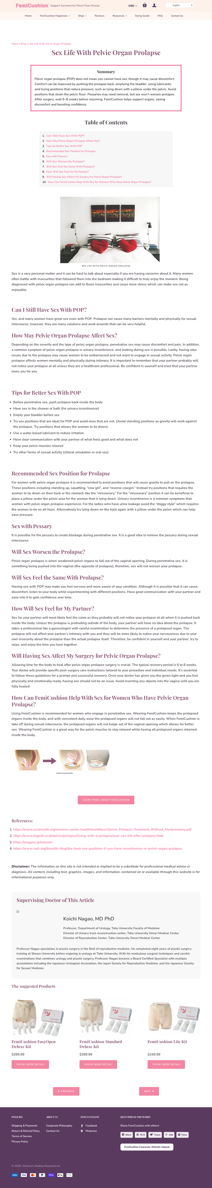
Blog (23, 43)
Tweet (157, 1134)
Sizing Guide (142, 15)
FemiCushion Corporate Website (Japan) (147, 1147)
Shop (81, 15)
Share (128, 1134)
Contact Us (177, 15)
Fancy (184, 1134)
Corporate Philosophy (59, 1125)
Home (28, 15)
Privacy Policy (20, 1141)
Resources (118, 15)
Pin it (142, 1134)
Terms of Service (22, 1136)
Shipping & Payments (24, 1125)
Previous (67, 1091)
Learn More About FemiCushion (106, 800)
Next (147, 1091)
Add (171, 1134)
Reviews (99, 15)
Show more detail (30, 1064)
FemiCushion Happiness (53, 15)
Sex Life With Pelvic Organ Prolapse (50, 43)
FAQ (160, 15)
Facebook (91, 1125)
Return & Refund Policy (26, 1131)
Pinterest (91, 1131)
